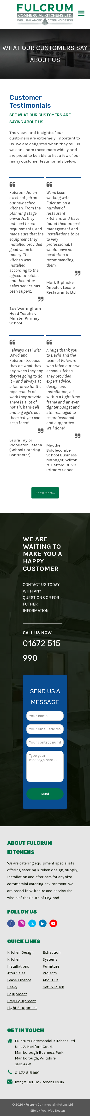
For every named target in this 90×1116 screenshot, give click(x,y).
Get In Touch (53, 987)
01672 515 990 (41, 650)
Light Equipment (22, 1007)
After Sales (16, 973)
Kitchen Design (20, 952)
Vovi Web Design (53, 1110)
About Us (51, 980)
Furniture (51, 966)
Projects (50, 973)
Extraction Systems (51, 956)
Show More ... (45, 493)
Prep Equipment (21, 1001)
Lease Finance (19, 980)
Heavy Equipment (17, 990)
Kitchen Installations (18, 963)
